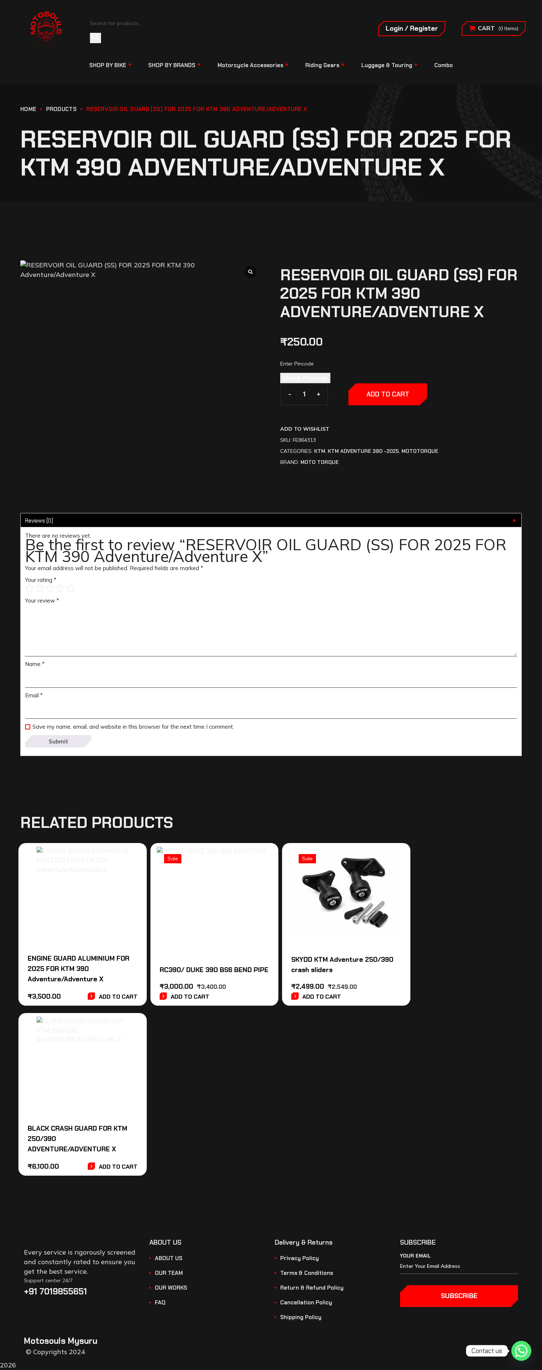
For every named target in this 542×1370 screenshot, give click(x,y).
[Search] (95, 38)
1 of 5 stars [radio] (29, 588)
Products (61, 109)
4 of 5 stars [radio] (60, 588)
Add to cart (387, 394)
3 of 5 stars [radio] (50, 588)
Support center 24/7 (48, 1280)
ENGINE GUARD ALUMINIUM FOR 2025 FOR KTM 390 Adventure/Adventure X (78, 969)
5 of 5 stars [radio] (70, 588)
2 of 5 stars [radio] (39, 588)
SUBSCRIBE (459, 1295)
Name (35, 663)
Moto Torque (319, 462)
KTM (319, 451)
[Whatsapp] (521, 1351)
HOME (28, 109)
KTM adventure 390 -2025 (363, 451)
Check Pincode (305, 378)
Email (34, 695)
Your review (42, 600)
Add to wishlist (304, 429)
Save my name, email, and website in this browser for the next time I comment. (133, 726)
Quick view (118, 878)
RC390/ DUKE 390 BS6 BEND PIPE (214, 969)
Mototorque (420, 451)
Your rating (40, 579)
